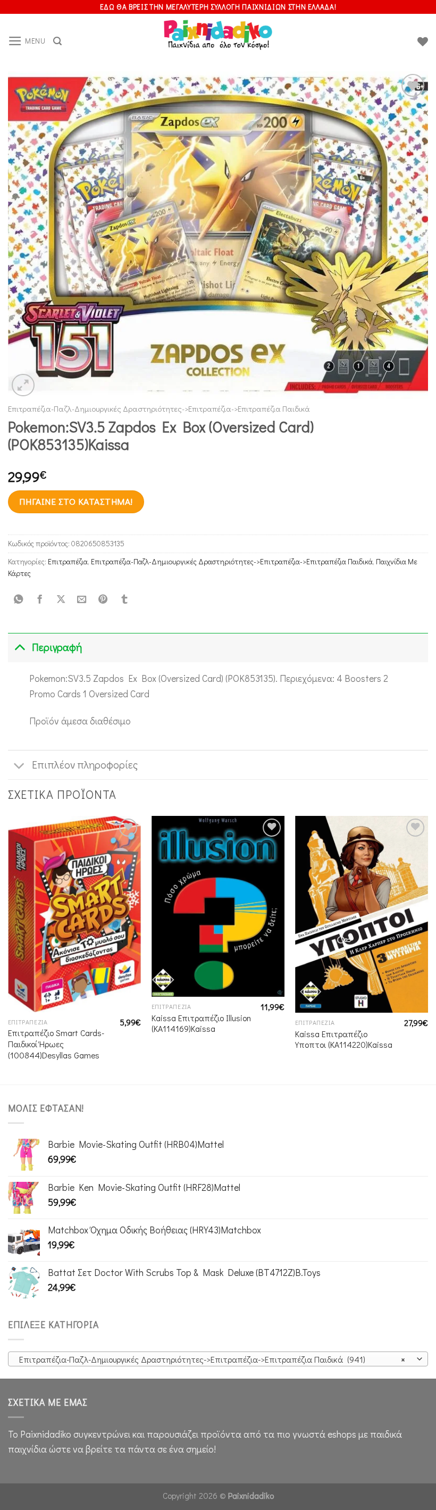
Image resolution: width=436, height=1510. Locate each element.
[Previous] (8, 949)
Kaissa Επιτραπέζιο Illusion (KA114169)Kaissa (201, 1024)
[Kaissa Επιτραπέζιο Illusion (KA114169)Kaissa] (218, 906)
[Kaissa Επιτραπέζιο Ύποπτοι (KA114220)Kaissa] (361, 914)
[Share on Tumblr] (123, 599)
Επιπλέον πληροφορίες (85, 764)
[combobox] (218, 1359)
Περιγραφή (57, 647)
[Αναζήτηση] (57, 41)
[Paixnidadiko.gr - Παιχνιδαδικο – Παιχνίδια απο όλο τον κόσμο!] (218, 41)
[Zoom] (23, 385)
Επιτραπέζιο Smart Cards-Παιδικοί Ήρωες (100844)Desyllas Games (56, 1044)
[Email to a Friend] (81, 599)
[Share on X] (60, 599)
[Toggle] (19, 647)
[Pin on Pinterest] (103, 599)
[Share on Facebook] (39, 599)
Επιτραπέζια (68, 561)
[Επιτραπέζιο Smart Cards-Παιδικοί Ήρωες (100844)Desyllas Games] (74, 914)
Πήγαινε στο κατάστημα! (75, 501)
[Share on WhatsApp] (18, 599)
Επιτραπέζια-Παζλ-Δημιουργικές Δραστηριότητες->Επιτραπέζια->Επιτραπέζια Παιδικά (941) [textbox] (212, 1359)
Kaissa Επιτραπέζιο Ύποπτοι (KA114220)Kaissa (343, 1039)
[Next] (427, 949)
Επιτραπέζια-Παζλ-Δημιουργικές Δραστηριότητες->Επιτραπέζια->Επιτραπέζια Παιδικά (159, 408)
